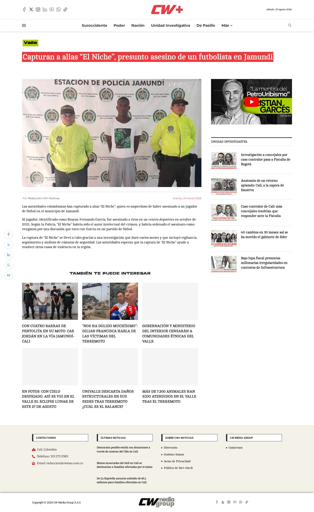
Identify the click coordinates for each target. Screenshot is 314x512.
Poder (119, 25)
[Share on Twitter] (8, 245)
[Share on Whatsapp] (8, 265)
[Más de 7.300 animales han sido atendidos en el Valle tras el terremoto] (170, 366)
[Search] (290, 25)
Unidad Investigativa (170, 25)
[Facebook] (24, 9)
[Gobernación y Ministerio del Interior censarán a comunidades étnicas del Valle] (170, 301)
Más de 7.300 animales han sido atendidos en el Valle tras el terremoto (169, 396)
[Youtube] (51, 9)
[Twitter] (31, 9)
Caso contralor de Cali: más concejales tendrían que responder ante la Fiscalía (261, 211)
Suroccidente (94, 25)
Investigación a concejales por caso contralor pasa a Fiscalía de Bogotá (265, 159)
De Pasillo (206, 25)
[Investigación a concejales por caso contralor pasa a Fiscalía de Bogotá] (224, 161)
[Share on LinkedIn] (8, 255)
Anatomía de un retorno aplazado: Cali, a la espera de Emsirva (262, 185)
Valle (30, 43)
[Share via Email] (8, 275)
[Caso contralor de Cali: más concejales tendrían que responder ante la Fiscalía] (224, 212)
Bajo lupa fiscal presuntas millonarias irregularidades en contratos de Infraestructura (264, 263)
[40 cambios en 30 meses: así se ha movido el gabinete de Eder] (224, 238)
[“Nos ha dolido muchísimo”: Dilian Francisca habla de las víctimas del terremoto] (110, 301)
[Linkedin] (45, 9)
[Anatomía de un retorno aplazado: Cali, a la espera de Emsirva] (224, 186)
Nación (138, 25)
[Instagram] (38, 9)
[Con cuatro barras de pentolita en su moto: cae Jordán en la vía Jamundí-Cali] (50, 301)
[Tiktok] (65, 9)
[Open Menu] (24, 25)
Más (225, 25)
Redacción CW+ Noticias (44, 198)
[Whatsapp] (58, 9)
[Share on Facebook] (8, 234)
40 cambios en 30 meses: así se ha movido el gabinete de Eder (264, 234)
